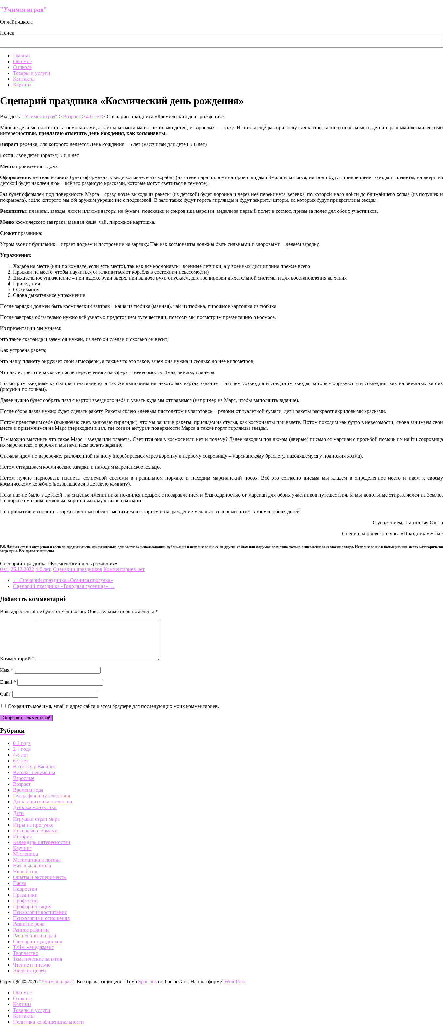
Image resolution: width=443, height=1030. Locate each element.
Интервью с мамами (35, 830)
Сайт (5, 694)
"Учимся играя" (23, 9)
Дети (18, 813)
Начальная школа (32, 865)
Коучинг (22, 848)
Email (8, 682)
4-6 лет (42, 569)
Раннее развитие (31, 930)
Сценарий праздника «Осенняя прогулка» (63, 580)
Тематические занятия (37, 959)
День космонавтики (35, 807)
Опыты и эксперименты (40, 877)
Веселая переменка (34, 772)
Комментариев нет (124, 569)
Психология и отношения (41, 918)
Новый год (25, 871)
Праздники (25, 895)
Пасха (19, 883)
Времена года (28, 790)
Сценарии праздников (77, 569)
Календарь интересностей (41, 842)
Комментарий (17, 658)
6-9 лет (20, 760)
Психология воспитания (40, 912)
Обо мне (22, 61)
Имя (6, 670)
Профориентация (32, 906)
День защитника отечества (42, 801)
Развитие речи (29, 924)
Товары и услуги (31, 73)
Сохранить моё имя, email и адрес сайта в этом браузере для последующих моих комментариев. (113, 706)
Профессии (25, 900)
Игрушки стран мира (36, 819)
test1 (4, 569)
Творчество (25, 953)
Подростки (25, 889)
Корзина (22, 84)
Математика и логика (37, 860)
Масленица (25, 854)
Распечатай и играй (34, 935)
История (22, 836)
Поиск (7, 33)
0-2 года (22, 743)
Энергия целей (29, 970)
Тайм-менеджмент (33, 947)
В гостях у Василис (34, 766)
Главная (21, 55)
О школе (22, 67)
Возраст (21, 784)
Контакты (24, 79)
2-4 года (22, 749)
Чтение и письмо (32, 964)
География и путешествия (41, 795)
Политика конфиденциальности (48, 1021)
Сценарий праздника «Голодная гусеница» (64, 586)
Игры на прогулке (33, 825)
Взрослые (23, 778)
